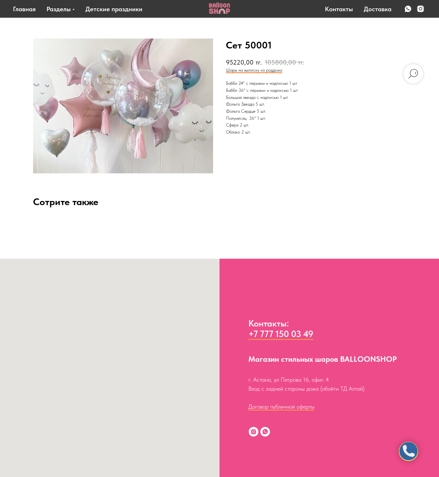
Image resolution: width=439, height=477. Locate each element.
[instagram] (421, 9)
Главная (24, 9)
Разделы (59, 9)
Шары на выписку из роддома (254, 70)
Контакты (339, 9)
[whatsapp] (408, 9)
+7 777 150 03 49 (280, 333)
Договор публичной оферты (281, 406)
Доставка (377, 9)
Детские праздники (113, 9)
